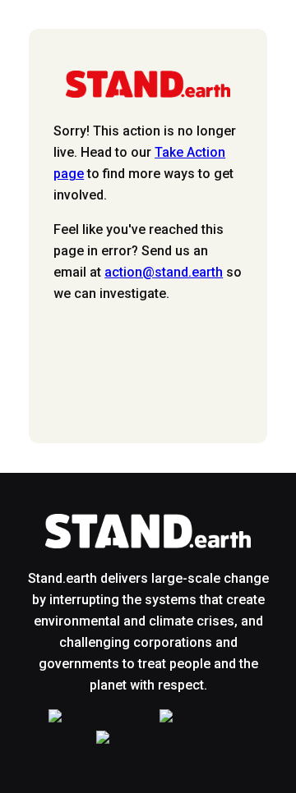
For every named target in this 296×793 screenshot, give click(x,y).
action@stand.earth (163, 272)
